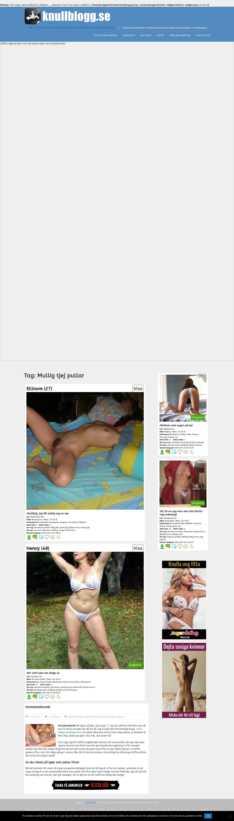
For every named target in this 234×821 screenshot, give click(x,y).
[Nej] (230, 816)
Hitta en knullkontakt (105, 35)
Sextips (160, 35)
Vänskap (119, 717)
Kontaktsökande (37, 707)
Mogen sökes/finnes (93, 717)
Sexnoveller (129, 35)
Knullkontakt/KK (75, 717)
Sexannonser (108, 717)
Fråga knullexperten (179, 35)
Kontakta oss (203, 35)
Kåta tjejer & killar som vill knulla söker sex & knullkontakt (72, 27)
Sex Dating (146, 35)
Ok (208, 816)
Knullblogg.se (90, 803)
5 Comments (54, 717)
